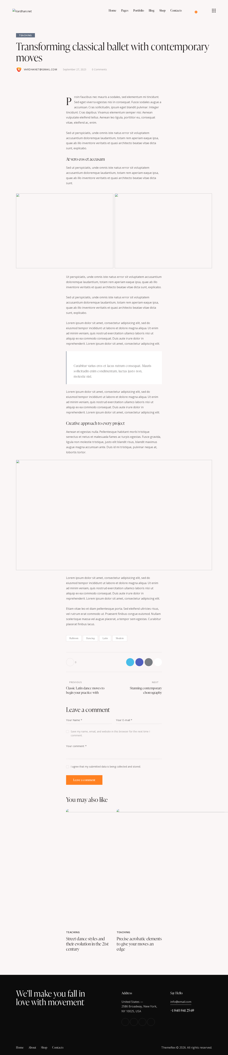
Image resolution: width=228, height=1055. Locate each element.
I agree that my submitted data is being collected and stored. (106, 766)
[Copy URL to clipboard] (158, 662)
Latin (105, 638)
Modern (120, 638)
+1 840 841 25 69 (182, 1010)
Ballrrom (73, 638)
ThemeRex (168, 1047)
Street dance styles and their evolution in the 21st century (87, 944)
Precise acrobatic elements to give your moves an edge (139, 944)
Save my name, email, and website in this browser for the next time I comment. (110, 733)
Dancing (90, 638)
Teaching (25, 35)
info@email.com (180, 1002)
